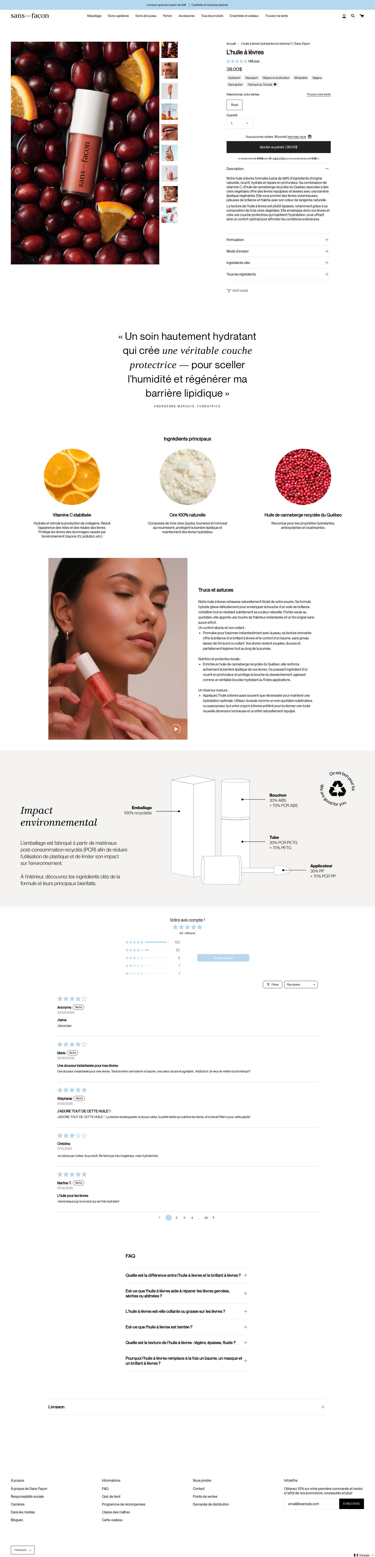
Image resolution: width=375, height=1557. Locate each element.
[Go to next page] (214, 1218)
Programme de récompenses (123, 1504)
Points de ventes (205, 1496)
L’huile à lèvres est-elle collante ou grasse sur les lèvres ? (175, 1311)
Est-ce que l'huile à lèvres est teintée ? (159, 1326)
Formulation (235, 240)
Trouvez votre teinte (319, 94)
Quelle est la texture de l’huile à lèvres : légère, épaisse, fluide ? (181, 1342)
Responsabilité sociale (27, 1496)
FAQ (105, 1488)
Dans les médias (23, 1512)
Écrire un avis (223, 958)
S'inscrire (351, 1503)
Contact (199, 1488)
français (21, 1550)
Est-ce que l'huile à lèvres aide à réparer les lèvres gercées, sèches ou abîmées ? (178, 1293)
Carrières (18, 1504)
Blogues (17, 1520)
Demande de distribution (211, 1504)
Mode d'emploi (237, 251)
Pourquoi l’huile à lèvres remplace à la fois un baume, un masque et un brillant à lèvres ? (184, 1361)
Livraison (56, 1406)
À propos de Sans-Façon (29, 1488)
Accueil (231, 43)
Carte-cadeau (112, 1520)
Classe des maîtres (116, 1512)
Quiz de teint (111, 1496)
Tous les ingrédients (241, 274)
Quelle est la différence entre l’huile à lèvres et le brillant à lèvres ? (183, 1275)
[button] (237, 61)
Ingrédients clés (238, 263)
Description (235, 169)
